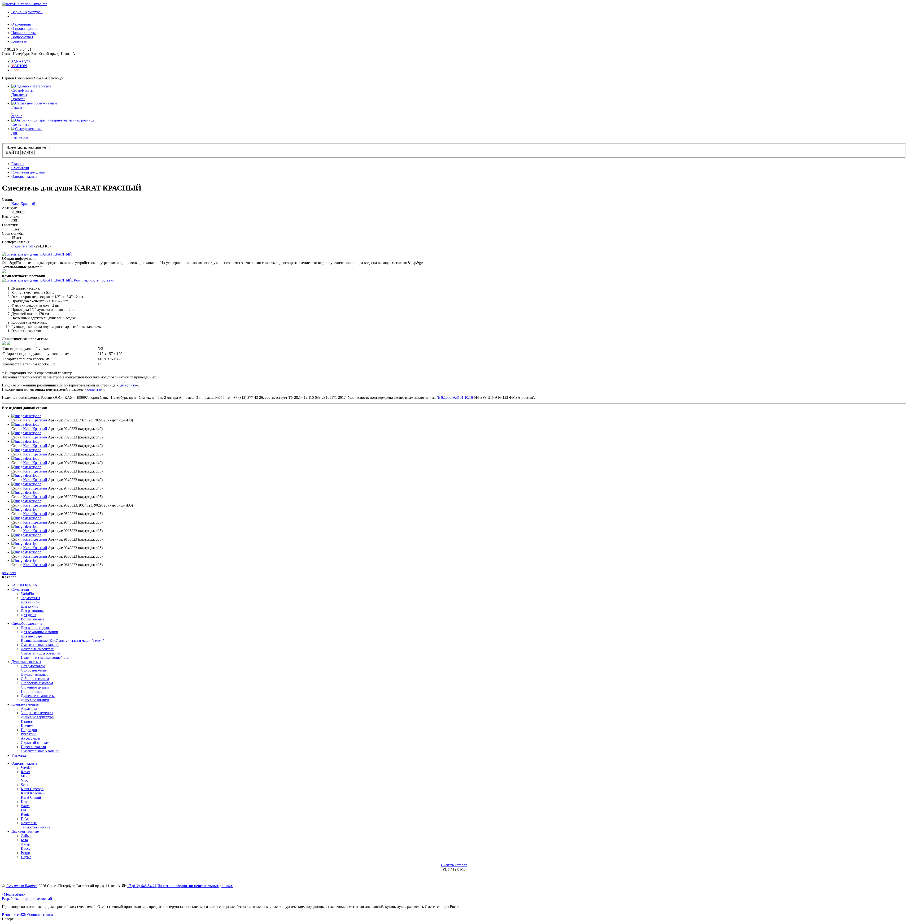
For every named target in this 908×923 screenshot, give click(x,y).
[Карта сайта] (11, 16)
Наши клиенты (23, 33)
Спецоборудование (26, 623)
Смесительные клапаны (40, 645)
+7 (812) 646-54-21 (142, 886)
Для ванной (30, 602)
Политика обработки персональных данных (195, 886)
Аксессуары (30, 738)
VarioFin (27, 594)
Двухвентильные (34, 674)
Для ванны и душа (36, 628)
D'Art (25, 819)
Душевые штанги (35, 700)
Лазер (25, 844)
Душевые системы (26, 662)
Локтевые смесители (37, 649)
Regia (25, 814)
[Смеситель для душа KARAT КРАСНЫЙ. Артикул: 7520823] (37, 254)
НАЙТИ (12, 152)
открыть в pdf (22, 246)
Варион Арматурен (27, 12)
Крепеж (27, 726)
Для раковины (32, 611)
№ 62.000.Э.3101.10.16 (455, 397)
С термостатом (33, 666)
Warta (25, 806)
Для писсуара (32, 636)
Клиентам (19, 41)
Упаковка (18, 755)
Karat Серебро (32, 789)
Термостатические (35, 827)
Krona (25, 802)
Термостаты (30, 598)
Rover (25, 772)
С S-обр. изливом (35, 679)
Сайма (26, 836)
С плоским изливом (37, 683)
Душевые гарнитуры (37, 717)
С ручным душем (35, 687)
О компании (21, 24)
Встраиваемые (32, 619)
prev (5, 573)
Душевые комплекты (38, 696)
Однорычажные (34, 670)
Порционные (31, 691)
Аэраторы (29, 708)
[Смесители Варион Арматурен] (24, 4)
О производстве (24, 28)
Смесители (20, 589)
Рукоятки (28, 734)
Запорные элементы (37, 713)
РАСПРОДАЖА (24, 585)
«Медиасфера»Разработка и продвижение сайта (28, 896)
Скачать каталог (454, 865)
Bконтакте (10, 915)
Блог (15, 70)
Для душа (28, 615)
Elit (23, 810)
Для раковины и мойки (39, 632)
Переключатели (33, 747)
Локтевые (29, 823)
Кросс (26, 848)
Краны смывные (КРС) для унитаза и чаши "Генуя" (62, 640)
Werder (26, 768)
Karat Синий (31, 797)
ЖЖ (23, 915)
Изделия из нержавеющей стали (47, 657)
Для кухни (29, 606)
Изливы (27, 721)
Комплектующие (25, 704)
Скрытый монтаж (35, 743)
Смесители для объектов (41, 653)
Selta (24, 785)
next (12, 573)
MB (24, 776)
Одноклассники (40, 915)
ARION (19, 66)
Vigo (24, 780)
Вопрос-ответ (22, 37)
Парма (26, 857)
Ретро (25, 853)
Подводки (29, 730)
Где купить (127, 385)
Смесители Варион (21, 886)
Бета (24, 840)
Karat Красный (23, 204)
